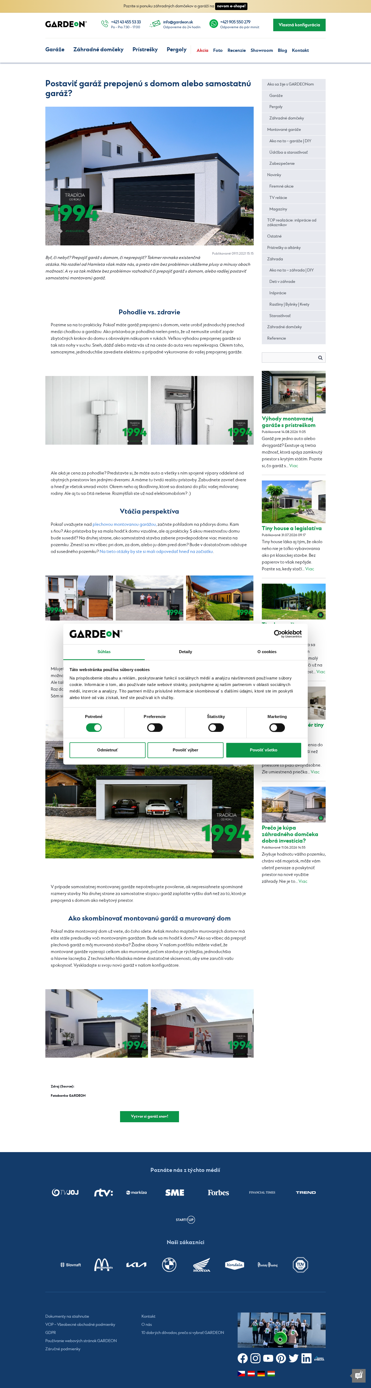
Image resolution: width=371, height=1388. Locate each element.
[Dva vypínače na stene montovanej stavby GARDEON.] (96, 410)
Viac (293, 466)
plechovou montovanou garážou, (125, 524)
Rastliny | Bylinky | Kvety (289, 304)
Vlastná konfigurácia (299, 25)
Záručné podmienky (62, 1349)
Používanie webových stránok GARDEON (81, 1341)
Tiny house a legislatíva (292, 528)
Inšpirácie (277, 293)
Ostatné (274, 236)
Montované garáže (284, 129)
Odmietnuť (107, 750)
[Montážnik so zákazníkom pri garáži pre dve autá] (202, 1023)
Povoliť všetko (263, 750)
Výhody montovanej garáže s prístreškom (289, 422)
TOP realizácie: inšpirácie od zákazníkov (291, 222)
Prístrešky (145, 49)
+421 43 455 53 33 (126, 22)
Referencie (276, 338)
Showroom (262, 50)
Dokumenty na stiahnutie (67, 1316)
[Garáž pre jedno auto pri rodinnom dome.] (79, 598)
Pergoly (177, 49)
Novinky (274, 175)
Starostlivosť (280, 316)
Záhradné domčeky (98, 49)
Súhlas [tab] (104, 652)
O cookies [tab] (267, 652)
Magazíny (278, 209)
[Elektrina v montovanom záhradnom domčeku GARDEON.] (202, 410)
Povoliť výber (185, 750)
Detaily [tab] (185, 652)
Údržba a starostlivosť (288, 152)
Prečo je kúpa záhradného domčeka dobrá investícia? (290, 834)
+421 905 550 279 (235, 22)
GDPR (50, 1332)
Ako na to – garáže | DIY (290, 141)
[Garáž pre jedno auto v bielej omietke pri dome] (96, 1023)
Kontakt (300, 50)
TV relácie (278, 197)
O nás (147, 1324)
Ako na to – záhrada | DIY (291, 270)
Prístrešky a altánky (284, 247)
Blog (282, 50)
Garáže (54, 49)
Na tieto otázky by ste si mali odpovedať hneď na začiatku (156, 551)
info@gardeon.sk (178, 22)
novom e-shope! (231, 6)
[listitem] (65, 1192)
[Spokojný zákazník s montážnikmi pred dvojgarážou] (149, 598)
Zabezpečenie (282, 163)
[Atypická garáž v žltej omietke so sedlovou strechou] (220, 598)
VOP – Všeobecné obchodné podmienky (80, 1324)
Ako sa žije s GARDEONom (290, 84)
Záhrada (275, 259)
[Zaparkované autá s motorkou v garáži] (149, 789)
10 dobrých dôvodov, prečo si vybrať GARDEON (183, 1332)
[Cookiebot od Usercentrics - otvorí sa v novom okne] (278, 634)
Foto (218, 50)
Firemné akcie (281, 186)
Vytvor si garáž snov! (149, 1116)
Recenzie (237, 50)
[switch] (155, 727)
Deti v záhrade (282, 281)
